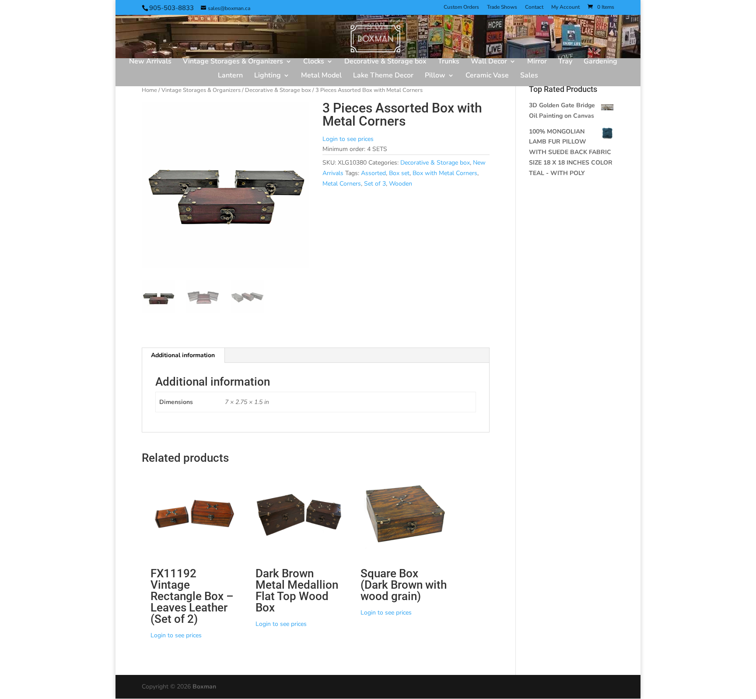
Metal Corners (341, 183)
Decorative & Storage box (385, 62)
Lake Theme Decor (383, 76)
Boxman (204, 686)
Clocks (313, 62)
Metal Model (321, 76)
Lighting (267, 76)
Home (149, 90)
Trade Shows (502, 7)
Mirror (537, 62)
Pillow (435, 76)
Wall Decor (489, 62)
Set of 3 (375, 183)
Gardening (600, 62)
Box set (399, 173)
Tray (565, 62)
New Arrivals (150, 62)
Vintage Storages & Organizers (233, 62)
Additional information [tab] (183, 355)
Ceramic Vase (487, 76)
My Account (565, 7)
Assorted (373, 173)
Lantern (230, 76)
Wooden (400, 183)
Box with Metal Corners (445, 173)
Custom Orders (461, 7)
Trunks (448, 62)
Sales (529, 76)
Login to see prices (348, 139)
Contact (534, 7)
